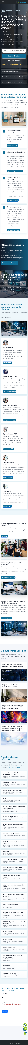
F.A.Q (14, 1040)
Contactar (4, 536)
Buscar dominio (14, 56)
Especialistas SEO (8, 449)
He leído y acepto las (14, 1003)
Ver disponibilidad (12, 145)
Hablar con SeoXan (9, 263)
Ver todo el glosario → (14, 767)
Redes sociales (7, 362)
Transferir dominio (14, 60)
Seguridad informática (9, 391)
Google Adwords (8, 477)
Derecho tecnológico (9, 420)
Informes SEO (7, 506)
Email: (4, 998)
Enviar (5, 1011)
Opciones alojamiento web (14, 171)
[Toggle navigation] (3, 2)
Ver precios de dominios (8, 577)
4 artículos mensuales (13, 230)
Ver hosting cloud (6, 618)
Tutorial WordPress (12, 200)
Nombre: (4, 993)
